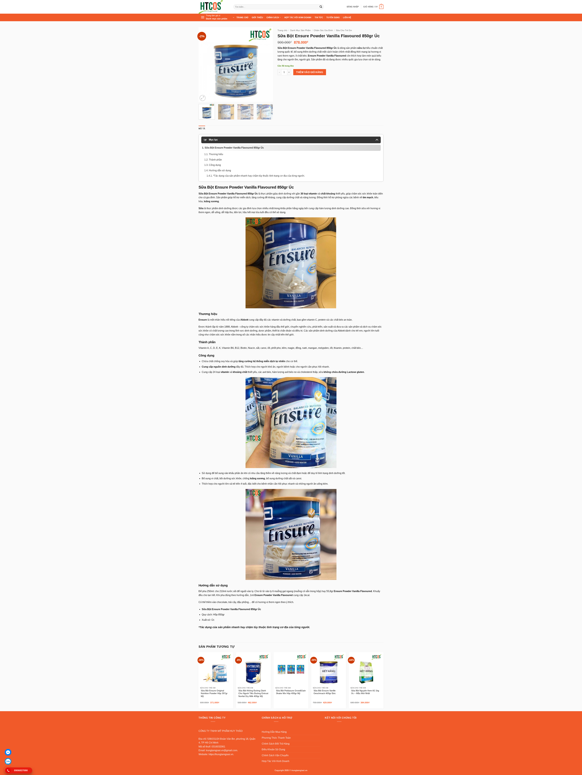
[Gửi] (320, 6)
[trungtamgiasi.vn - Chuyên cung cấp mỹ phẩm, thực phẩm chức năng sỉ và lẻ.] (214, 7)
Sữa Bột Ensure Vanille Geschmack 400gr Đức (325, 692)
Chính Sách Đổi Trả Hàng (275, 743)
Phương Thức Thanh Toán (276, 738)
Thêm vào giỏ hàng (309, 72)
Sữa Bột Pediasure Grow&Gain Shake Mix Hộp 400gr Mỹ (291, 692)
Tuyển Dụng (333, 17)
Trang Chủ (242, 17)
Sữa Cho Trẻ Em (344, 30)
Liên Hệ (347, 17)
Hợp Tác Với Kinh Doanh (297, 17)
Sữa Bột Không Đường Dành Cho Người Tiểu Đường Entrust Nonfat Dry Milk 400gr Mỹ (253, 693)
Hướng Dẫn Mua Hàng (274, 732)
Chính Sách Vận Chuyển (275, 755)
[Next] (267, 64)
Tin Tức (319, 17)
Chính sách (272, 17)
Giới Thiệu (257, 17)
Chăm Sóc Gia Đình (323, 30)
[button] (353, 7)
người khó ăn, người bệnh (275, 366)
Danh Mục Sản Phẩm (300, 30)
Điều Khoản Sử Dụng (273, 749)
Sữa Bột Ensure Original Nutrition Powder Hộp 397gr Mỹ (214, 693)
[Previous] (204, 64)
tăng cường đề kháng (263, 197)
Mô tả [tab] (202, 128)
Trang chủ (282, 30)
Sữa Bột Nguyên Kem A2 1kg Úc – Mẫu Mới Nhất (365, 692)
